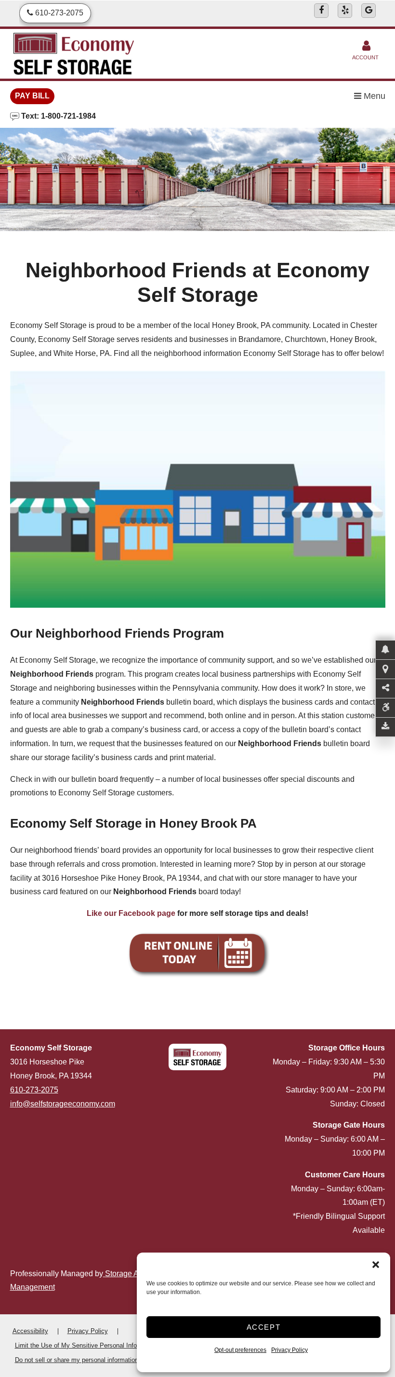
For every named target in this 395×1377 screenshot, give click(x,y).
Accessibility (30, 1331)
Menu (373, 96)
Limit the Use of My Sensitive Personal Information (86, 1345)
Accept (264, 1327)
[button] (376, 1264)
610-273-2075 (34, 1090)
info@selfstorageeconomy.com (62, 1104)
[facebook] (321, 10)
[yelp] (345, 10)
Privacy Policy (289, 1350)
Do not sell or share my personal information (76, 1359)
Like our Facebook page (131, 913)
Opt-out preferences (240, 1350)
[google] (368, 10)
